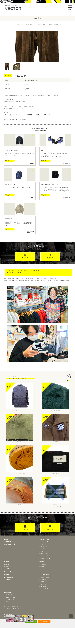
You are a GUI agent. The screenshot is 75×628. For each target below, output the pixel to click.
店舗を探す (45, 621)
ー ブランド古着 (43, 542)
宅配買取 (50, 258)
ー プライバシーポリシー (46, 584)
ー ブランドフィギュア (45, 558)
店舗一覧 (6, 564)
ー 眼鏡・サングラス (44, 553)
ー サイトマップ (43, 589)
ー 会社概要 (42, 579)
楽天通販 (6, 575)
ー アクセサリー (43, 544)
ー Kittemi (6, 604)
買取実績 (6, 562)
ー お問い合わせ (43, 582)
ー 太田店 (6, 569)
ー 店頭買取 (42, 564)
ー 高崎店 (6, 566)
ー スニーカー (43, 546)
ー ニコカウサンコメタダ (11, 597)
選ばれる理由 (7, 542)
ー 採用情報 (42, 586)
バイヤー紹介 (7, 571)
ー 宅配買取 (42, 566)
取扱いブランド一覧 (9, 544)
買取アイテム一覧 (44, 539)
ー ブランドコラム (44, 577)
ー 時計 (41, 551)
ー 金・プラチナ (43, 556)
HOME (6, 539)
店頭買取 (25, 258)
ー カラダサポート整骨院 (11, 606)
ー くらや (6, 602)
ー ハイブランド (43, 549)
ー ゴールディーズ (9, 599)
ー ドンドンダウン (9, 595)
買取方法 (41, 562)
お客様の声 (7, 579)
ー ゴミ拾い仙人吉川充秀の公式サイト (14, 609)
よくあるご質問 (8, 577)
